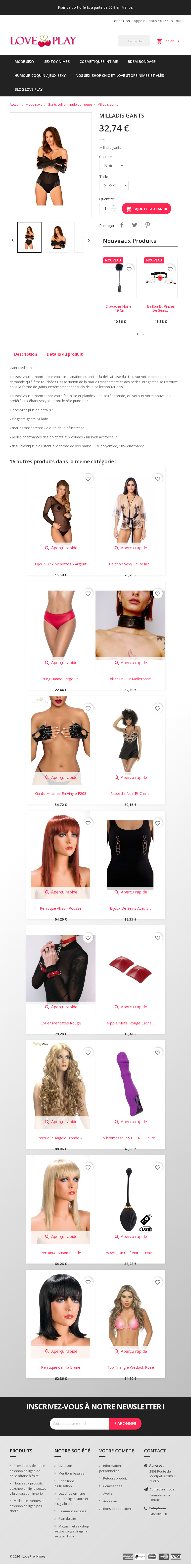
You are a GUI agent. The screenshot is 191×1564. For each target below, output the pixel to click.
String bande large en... (61, 678)
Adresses (110, 1501)
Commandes (112, 1486)
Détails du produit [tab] (65, 354)
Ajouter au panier (146, 209)
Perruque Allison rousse (61, 908)
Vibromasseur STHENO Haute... (130, 1137)
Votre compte (116, 1451)
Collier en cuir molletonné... (130, 678)
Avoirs (107, 1493)
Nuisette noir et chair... (130, 793)
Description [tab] (25, 354)
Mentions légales (71, 1473)
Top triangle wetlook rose (130, 1367)
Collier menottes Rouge (61, 1022)
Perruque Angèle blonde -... (61, 1137)
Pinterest (147, 225)
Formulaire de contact (159, 1497)
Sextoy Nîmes (57, 61)
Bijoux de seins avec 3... (130, 908)
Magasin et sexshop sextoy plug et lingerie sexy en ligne (71, 1531)
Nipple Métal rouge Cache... (130, 1022)
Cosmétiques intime (99, 61)
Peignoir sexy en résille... (130, 563)
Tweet (135, 225)
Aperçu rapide (60, 547)
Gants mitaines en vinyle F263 (61, 793)
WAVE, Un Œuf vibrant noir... (130, 1252)
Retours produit (114, 1478)
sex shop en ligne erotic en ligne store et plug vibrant (71, 1498)
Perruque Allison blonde (60, 1252)
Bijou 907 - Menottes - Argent (61, 563)
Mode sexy (24, 61)
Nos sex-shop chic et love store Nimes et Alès (120, 75)
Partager (122, 225)
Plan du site (67, 1518)
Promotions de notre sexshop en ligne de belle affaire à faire (27, 1470)
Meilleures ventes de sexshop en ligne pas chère (28, 1505)
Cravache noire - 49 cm (119, 308)
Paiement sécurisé (72, 1511)
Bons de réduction (116, 1508)
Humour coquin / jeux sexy (40, 75)
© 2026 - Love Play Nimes (27, 1556)
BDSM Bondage (142, 61)
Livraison (65, 1465)
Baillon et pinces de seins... (161, 308)
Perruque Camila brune (60, 1367)
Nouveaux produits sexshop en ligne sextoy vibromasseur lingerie (28, 1488)
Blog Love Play (29, 89)
